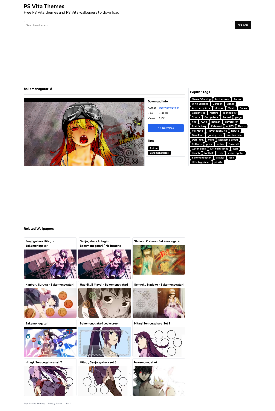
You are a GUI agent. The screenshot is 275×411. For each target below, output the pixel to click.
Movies (219, 108)
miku (211, 139)
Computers (211, 117)
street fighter (235, 153)
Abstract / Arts (201, 108)
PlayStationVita (217, 130)
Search (243, 25)
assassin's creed (228, 139)
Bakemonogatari (159, 152)
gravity (220, 157)
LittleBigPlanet (219, 148)
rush (220, 153)
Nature (214, 112)
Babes (243, 108)
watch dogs (199, 148)
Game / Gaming (201, 99)
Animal (226, 117)
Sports (196, 117)
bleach (196, 153)
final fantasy (199, 126)
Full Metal (197, 130)
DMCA (68, 403)
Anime (154, 148)
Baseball (234, 144)
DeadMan (197, 135)
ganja (238, 117)
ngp (194, 121)
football (208, 153)
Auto (204, 121)
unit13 (230, 126)
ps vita (218, 162)
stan (235, 148)
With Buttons (200, 103)
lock (231, 157)
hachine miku (234, 135)
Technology (229, 112)
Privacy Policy (55, 403)
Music (231, 108)
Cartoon (217, 103)
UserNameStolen (169, 107)
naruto (235, 130)
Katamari (216, 126)
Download (168, 128)
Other (230, 103)
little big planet (201, 162)
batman (215, 121)
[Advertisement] (104, 58)
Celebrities (198, 112)
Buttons (197, 144)
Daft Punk (198, 139)
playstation (231, 121)
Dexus (242, 126)
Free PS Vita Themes (34, 403)
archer (220, 144)
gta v (209, 144)
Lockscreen (222, 99)
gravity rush (215, 135)
